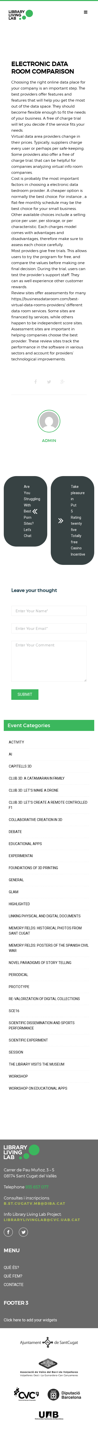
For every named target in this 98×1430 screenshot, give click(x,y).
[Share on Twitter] (49, 382)
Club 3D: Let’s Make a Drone (34, 790)
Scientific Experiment (28, 1040)
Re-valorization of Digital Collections (44, 999)
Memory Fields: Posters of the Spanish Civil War (49, 948)
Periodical (18, 975)
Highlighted (19, 904)
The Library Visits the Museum (36, 1064)
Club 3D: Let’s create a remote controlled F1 (48, 805)
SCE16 (14, 1011)
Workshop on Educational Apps (38, 1088)
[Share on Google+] (63, 382)
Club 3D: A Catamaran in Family (37, 778)
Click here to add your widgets (30, 1320)
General (16, 880)
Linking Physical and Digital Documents (45, 916)
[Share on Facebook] (35, 382)
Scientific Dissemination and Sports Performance (42, 1025)
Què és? (11, 1267)
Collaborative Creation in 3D (35, 820)
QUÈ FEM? (13, 1276)
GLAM (13, 892)
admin (49, 440)
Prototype (19, 987)
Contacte (13, 1284)
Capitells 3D (20, 766)
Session (16, 1052)
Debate (15, 832)
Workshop (18, 1076)
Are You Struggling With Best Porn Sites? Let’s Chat (32, 511)
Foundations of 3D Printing (33, 868)
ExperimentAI (21, 856)
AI (10, 754)
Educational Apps (25, 844)
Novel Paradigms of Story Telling (40, 963)
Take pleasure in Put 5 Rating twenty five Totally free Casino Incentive (78, 520)
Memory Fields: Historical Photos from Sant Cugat (45, 930)
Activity (16, 742)
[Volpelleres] (21, 15)
